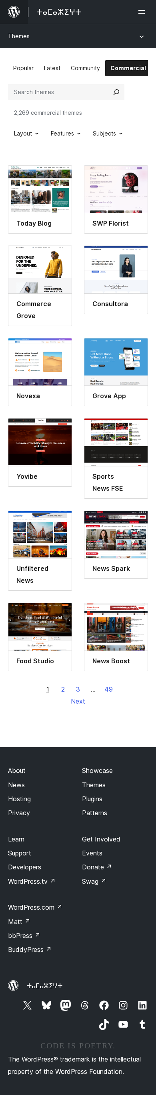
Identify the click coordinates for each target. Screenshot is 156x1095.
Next (78, 701)
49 (108, 689)
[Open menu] (143, 12)
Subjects (104, 133)
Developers (24, 867)
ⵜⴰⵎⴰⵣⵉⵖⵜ (44, 986)
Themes (19, 36)
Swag (94, 881)
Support (19, 853)
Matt (19, 922)
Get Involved (101, 839)
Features (62, 133)
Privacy (19, 813)
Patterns (94, 813)
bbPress (24, 936)
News (16, 785)
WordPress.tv (32, 881)
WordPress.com (35, 907)
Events (92, 853)
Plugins (92, 799)
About (17, 771)
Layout (23, 133)
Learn (16, 839)
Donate (97, 867)
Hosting (19, 799)
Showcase (97, 771)
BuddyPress (30, 949)
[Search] (116, 92)
